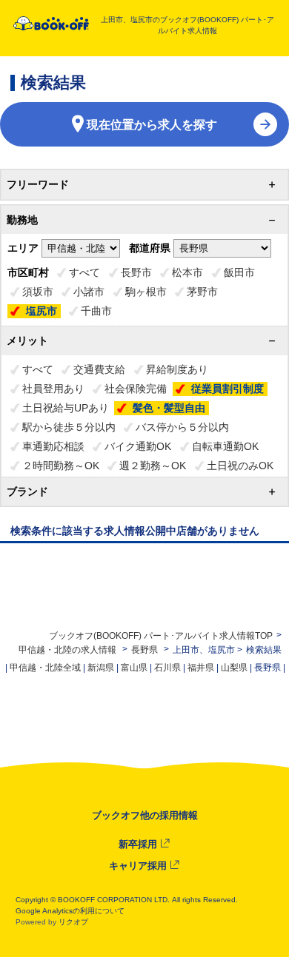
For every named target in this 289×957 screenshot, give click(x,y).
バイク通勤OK (137, 446)
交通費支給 (99, 369)
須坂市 (37, 292)
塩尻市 (41, 311)
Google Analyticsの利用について (70, 911)
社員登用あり (53, 388)
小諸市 (88, 292)
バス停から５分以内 (182, 427)
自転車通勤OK (225, 446)
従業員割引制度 (227, 388)
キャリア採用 (138, 865)
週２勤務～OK (152, 465)
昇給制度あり (177, 369)
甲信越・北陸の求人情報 (69, 650)
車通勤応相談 (53, 446)
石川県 (167, 667)
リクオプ (73, 922)
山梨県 (234, 667)
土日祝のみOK (240, 465)
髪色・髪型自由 (169, 408)
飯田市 (239, 272)
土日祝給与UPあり (65, 408)
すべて (84, 272)
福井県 (200, 667)
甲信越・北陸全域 (45, 667)
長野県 (144, 650)
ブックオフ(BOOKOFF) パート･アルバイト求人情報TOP (161, 636)
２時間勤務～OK (60, 465)
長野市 (136, 272)
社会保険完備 (135, 388)
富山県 (134, 667)
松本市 (187, 272)
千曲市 (96, 311)
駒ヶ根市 (146, 292)
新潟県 (100, 667)
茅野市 (202, 292)
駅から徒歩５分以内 (69, 427)
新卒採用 (138, 844)
